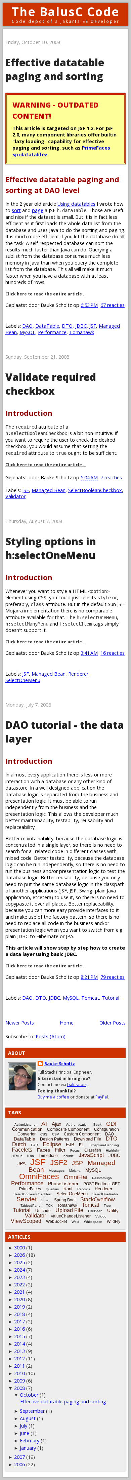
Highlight (112, 1150)
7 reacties (111, 477)
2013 (19, 1351)
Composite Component (68, 1129)
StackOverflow (97, 1199)
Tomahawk (81, 332)
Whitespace (93, 1222)
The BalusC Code (66, 11)
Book (97, 1124)
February (29, 1440)
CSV (55, 1134)
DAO (27, 326)
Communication (27, 1129)
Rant (68, 1188)
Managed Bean (49, 490)
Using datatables (76, 204)
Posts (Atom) (51, 1036)
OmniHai (75, 1177)
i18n (30, 1156)
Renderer (78, 674)
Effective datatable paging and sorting (54, 69)
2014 (19, 1344)
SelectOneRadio (105, 1194)
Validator (15, 496)
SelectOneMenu (22, 680)
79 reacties (112, 977)
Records (83, 1189)
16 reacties (112, 653)
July (23, 1426)
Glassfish (92, 1150)
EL (81, 1145)
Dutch (19, 1144)
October (29, 1395)
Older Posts (112, 1022)
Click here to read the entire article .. (45, 294)
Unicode (43, 1210)
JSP (77, 1163)
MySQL (27, 332)
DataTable (47, 326)
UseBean (95, 1211)
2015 (19, 1336)
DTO (67, 326)
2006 (19, 1464)
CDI (111, 1123)
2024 (19, 1270)
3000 (19, 1247)
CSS (43, 1134)
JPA (21, 1163)
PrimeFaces (30, 1189)
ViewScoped (26, 1221)
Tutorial (110, 998)
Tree (107, 1205)
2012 (19, 1358)
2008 (19, 1388)
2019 (19, 1307)
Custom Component (82, 1134)
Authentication (77, 1124)
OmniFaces (39, 1176)
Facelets (22, 1150)
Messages (56, 1170)
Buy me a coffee (53, 1097)
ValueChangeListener (71, 1216)
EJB (70, 1144)
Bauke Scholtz (59, 1064)
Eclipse (52, 1144)
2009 (19, 1380)
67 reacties (112, 305)
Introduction (28, 413)
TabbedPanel (30, 1205)
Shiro (45, 1200)
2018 (19, 1314)
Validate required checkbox (50, 384)
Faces (43, 1150)
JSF (92, 326)
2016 (19, 1329)
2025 (19, 1262)
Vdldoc (100, 1216)
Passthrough (102, 1178)
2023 (19, 1277)
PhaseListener (63, 1183)
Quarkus (52, 1189)
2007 (19, 1457)
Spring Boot (65, 1200)
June (24, 1433)
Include (68, 1156)
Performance (52, 332)
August (28, 1418)
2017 (19, 1321)
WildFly (113, 1221)
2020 (19, 1299)
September (32, 1411)
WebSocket (56, 1221)
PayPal (101, 1097)
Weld (75, 1222)
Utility (113, 1210)
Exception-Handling (104, 1145)
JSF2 (58, 1162)
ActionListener (25, 1124)
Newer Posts (19, 1022)
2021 (19, 1292)
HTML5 (17, 1156)
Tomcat (90, 998)
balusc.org (77, 1084)
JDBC (81, 326)
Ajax (56, 1124)
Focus (75, 1150)
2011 (19, 1366)
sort (16, 210)
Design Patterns (54, 1139)
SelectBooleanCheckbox (95, 490)
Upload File (69, 1210)
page (37, 210)
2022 (19, 1284)
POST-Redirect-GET (101, 1184)
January (28, 1448)
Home (67, 1022)
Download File (87, 1139)
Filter (60, 1150)
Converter (26, 1134)
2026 (19, 1255)
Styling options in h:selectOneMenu (50, 548)
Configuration (106, 1129)
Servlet (26, 1199)
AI (44, 1123)
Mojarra (75, 1170)
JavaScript (91, 1155)
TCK (49, 1205)
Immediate (48, 1155)
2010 (19, 1373)
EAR (34, 1145)
